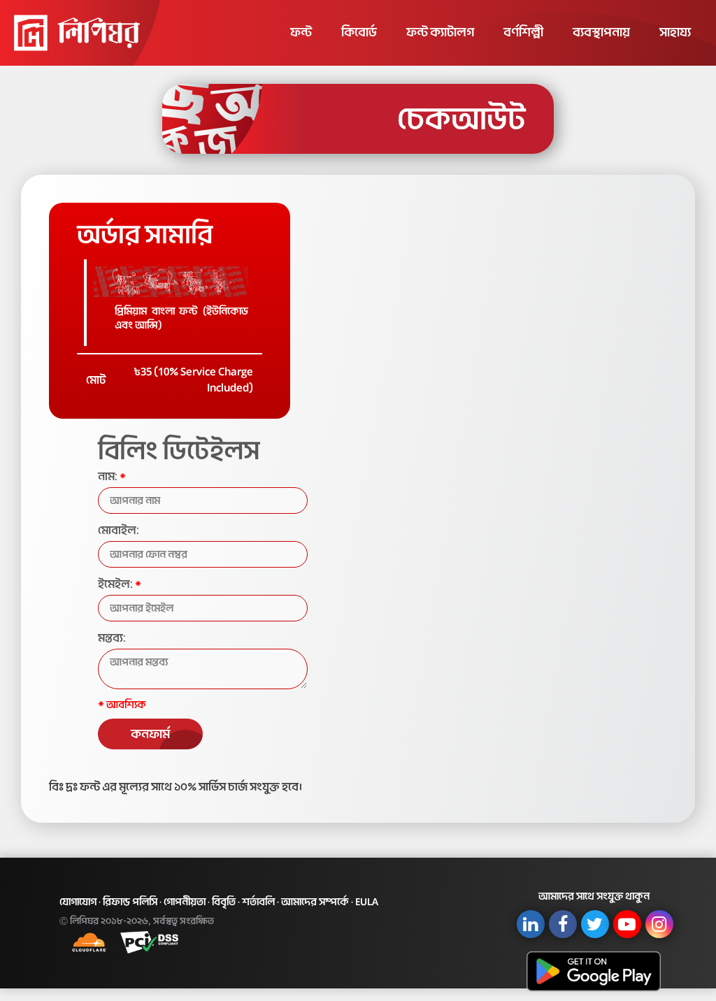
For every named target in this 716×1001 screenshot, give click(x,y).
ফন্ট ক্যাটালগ (440, 32)
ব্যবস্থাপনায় (601, 32)
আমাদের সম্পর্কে (315, 902)
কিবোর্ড (359, 32)
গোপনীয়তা (185, 902)
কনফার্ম (150, 734)
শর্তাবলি (258, 902)
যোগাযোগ (77, 902)
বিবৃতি (224, 902)
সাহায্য (675, 32)
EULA (366, 902)
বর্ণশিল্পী (523, 32)
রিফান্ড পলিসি (130, 902)
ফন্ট (301, 32)
